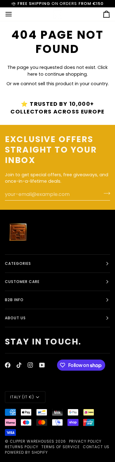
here (32, 74)
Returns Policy (21, 446)
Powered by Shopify (26, 452)
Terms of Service (60, 446)
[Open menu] (14, 14)
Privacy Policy (85, 441)
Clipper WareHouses (32, 441)
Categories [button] (18, 263)
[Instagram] (30, 365)
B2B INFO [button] (14, 299)
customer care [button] (22, 281)
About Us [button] (15, 318)
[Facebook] (7, 365)
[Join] (105, 193)
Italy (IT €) (22, 397)
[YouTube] (42, 365)
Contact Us (96, 446)
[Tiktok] (19, 365)
